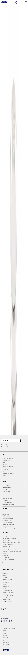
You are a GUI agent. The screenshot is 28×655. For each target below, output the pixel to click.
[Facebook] (1, 621)
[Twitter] (4, 621)
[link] (4, 630)
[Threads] (11, 621)
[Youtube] (6, 621)
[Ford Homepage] (6, 651)
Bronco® (4, 445)
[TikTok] (1, 622)
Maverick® (4, 447)
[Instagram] (9, 621)
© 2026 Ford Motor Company (9, 628)
